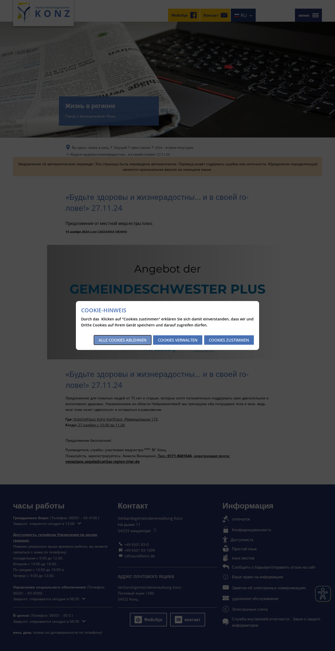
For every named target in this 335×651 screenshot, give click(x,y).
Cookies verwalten (178, 340)
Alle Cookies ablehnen (123, 340)
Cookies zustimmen (229, 340)
